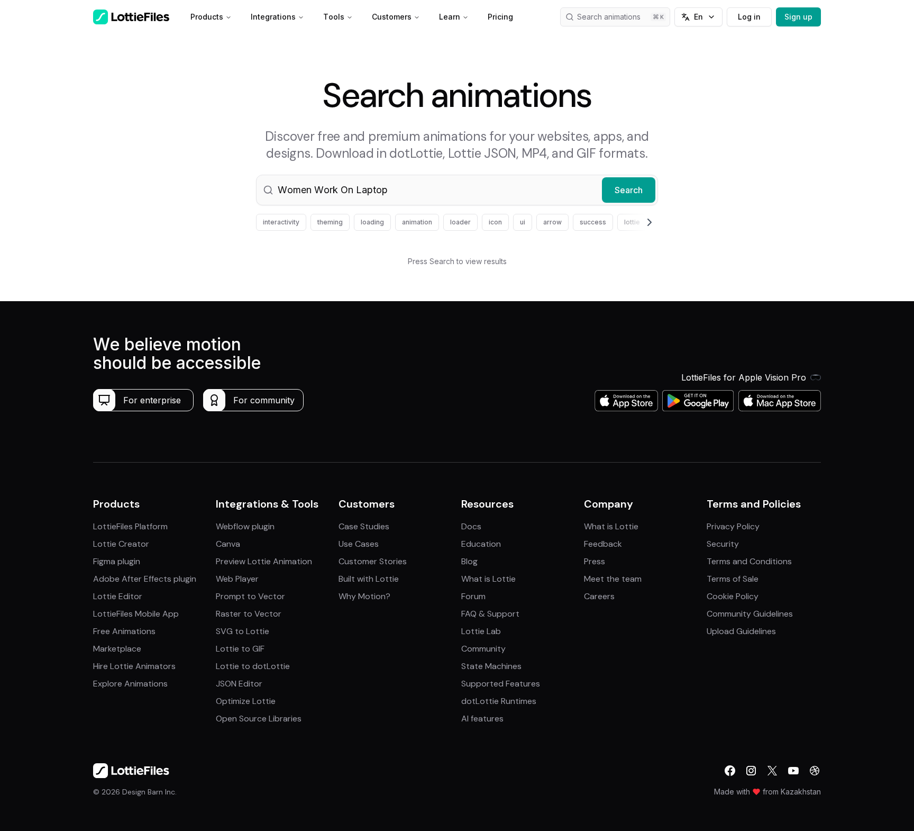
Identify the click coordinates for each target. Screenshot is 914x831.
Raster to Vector (248, 613)
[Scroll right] (637, 222)
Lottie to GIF (240, 648)
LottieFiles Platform (130, 526)
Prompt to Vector (250, 596)
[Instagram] (751, 770)
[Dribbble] (814, 770)
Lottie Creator (121, 543)
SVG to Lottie (242, 631)
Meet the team (613, 578)
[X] (772, 770)
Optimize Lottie (246, 701)
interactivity (281, 222)
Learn (449, 16)
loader (460, 222)
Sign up (798, 16)
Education (481, 543)
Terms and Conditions (749, 561)
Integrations (273, 16)
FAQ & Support (490, 613)
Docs (471, 526)
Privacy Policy (733, 526)
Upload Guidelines (741, 631)
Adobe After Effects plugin (144, 578)
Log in (749, 16)
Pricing (500, 16)
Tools (333, 16)
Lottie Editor (117, 596)
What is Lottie (488, 578)
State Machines (491, 666)
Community (483, 648)
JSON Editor (239, 683)
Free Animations (124, 631)
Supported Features (500, 683)
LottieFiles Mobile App (136, 613)
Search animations (609, 16)
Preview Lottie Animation (264, 561)
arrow (552, 222)
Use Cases (359, 543)
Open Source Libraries (258, 718)
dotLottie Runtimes (498, 701)
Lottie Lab (481, 631)
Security (723, 543)
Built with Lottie (369, 578)
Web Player (237, 578)
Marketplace (117, 648)
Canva (228, 543)
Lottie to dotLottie (253, 666)
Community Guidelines (750, 613)
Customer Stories (373, 561)
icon (495, 222)
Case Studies (364, 526)
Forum (473, 596)
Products (206, 16)
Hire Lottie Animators (134, 666)
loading (372, 222)
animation (417, 222)
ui (522, 222)
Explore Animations (130, 683)
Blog (469, 561)
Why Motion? (364, 596)
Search (629, 190)
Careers (599, 596)
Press (594, 561)
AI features (482, 718)
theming (330, 222)
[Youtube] (793, 770)
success (593, 222)
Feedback (603, 543)
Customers (392, 16)
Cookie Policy (732, 596)
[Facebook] (730, 770)
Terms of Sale (732, 578)
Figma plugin (116, 561)
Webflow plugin (245, 526)
